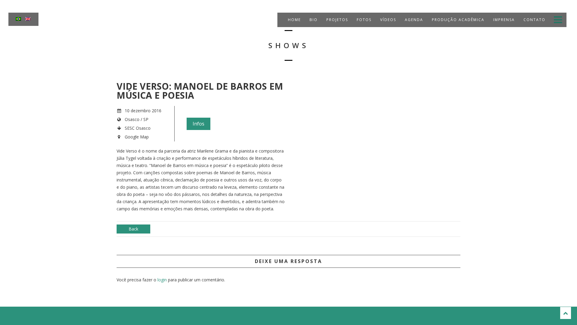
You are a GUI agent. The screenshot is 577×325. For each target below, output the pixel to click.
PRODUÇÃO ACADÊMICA (457, 19)
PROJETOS (336, 19)
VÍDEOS (387, 19)
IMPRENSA (503, 19)
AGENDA (413, 19)
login (162, 280)
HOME (293, 19)
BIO (313, 19)
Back (133, 229)
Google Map (137, 137)
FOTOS (363, 19)
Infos (198, 123)
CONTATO (533, 19)
